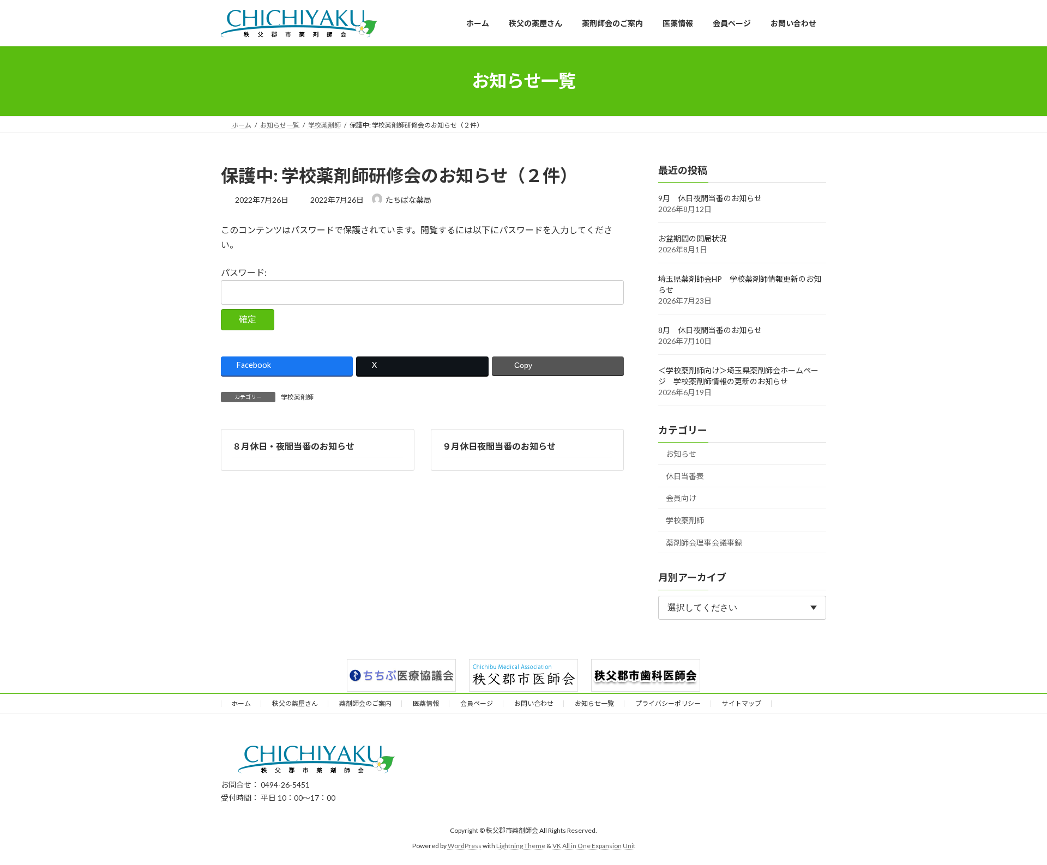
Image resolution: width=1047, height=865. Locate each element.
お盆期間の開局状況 (692, 238)
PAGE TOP (1013, 828)
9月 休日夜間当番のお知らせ (710, 198)
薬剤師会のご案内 (365, 703)
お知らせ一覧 (594, 703)
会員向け (681, 498)
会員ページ (476, 703)
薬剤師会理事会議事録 (704, 542)
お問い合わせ (533, 703)
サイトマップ (741, 703)
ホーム (241, 703)
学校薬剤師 (297, 397)
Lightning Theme (520, 846)
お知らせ (681, 453)
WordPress (465, 846)
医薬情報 (426, 703)
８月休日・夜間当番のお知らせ (293, 446)
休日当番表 (685, 475)
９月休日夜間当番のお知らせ (499, 446)
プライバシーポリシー (668, 703)
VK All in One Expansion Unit (593, 846)
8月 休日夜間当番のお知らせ (710, 330)
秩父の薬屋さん (295, 703)
